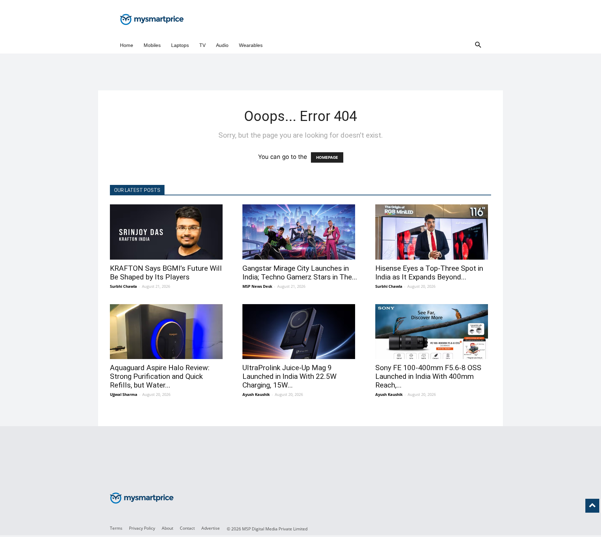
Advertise (210, 528)
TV (202, 45)
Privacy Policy (142, 528)
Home (126, 45)
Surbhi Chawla (123, 286)
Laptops (180, 45)
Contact (187, 528)
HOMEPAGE (327, 157)
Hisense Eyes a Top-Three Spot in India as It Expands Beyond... (429, 272)
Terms (116, 528)
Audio (222, 45)
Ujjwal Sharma (123, 394)
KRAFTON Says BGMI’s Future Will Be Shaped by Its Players (166, 272)
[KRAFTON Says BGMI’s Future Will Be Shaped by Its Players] (168, 232)
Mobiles (152, 45)
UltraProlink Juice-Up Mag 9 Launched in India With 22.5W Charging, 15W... (289, 376)
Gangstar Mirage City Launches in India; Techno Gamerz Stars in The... (299, 272)
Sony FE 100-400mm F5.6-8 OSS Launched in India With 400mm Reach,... (428, 376)
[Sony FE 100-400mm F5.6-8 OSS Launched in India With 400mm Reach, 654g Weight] (433, 331)
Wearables (251, 45)
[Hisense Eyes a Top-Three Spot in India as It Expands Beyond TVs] (433, 232)
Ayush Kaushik (256, 394)
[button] (478, 45)
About (167, 528)
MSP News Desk (257, 286)
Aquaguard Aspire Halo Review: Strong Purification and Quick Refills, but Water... (159, 376)
